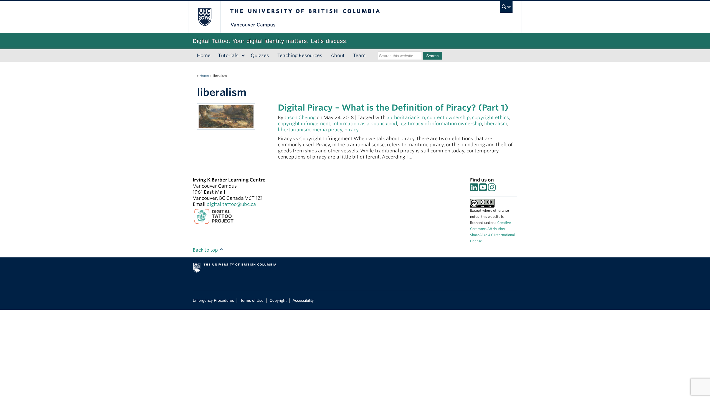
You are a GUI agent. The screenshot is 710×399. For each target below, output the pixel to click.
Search (432, 55)
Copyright (278, 300)
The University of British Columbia (204, 17)
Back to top (206, 250)
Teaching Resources (299, 55)
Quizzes (260, 55)
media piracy (327, 129)
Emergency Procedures (213, 300)
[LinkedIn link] (474, 189)
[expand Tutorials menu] (243, 56)
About (338, 55)
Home (204, 55)
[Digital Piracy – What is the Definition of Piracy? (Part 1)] (226, 116)
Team (359, 55)
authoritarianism (406, 117)
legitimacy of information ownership (440, 123)
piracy (351, 129)
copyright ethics (490, 117)
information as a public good (365, 123)
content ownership (448, 117)
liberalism (495, 123)
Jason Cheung (300, 117)
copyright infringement (304, 123)
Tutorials (228, 55)
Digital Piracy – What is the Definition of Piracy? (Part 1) (393, 107)
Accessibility (303, 300)
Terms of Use (251, 300)
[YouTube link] (483, 189)
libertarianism (294, 129)
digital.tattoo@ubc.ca (231, 204)
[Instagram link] (492, 189)
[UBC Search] (506, 7)
